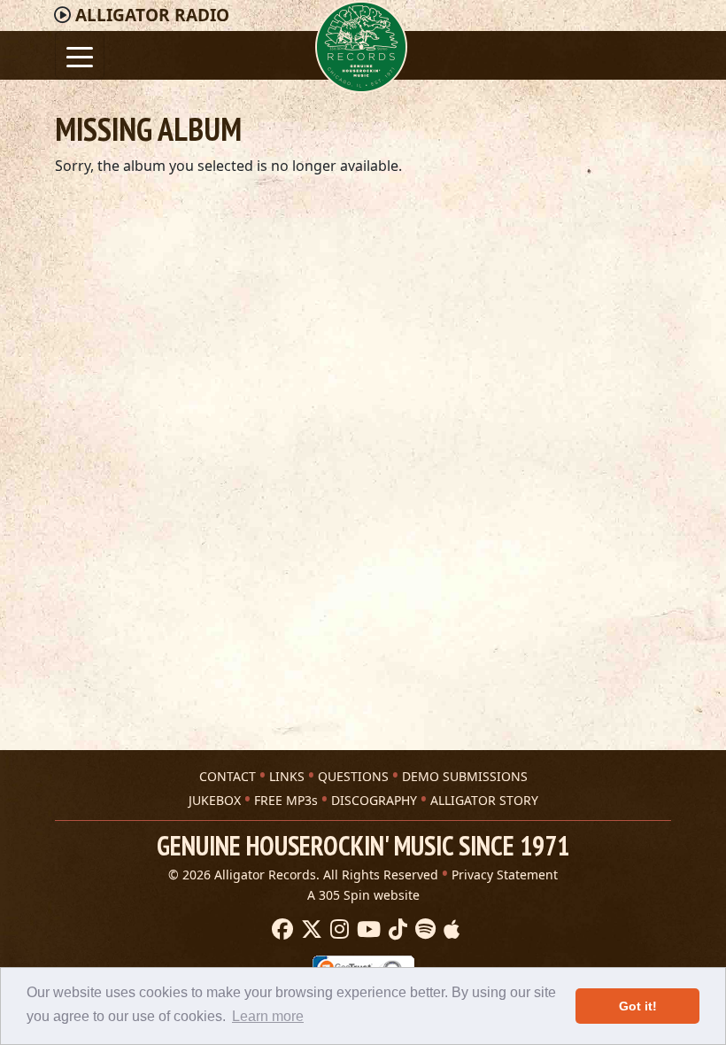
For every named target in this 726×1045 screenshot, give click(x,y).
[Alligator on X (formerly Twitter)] (309, 929)
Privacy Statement (505, 874)
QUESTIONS (353, 776)
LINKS (287, 776)
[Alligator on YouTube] (366, 929)
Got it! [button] (638, 1006)
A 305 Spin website (363, 894)
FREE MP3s (286, 800)
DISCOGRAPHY (374, 800)
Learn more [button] (268, 1016)
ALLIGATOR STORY (484, 800)
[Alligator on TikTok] (395, 929)
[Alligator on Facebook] (280, 929)
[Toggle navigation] (79, 55)
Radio (152, 15)
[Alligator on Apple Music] (449, 929)
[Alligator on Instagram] (337, 929)
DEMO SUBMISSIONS (465, 776)
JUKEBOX (215, 800)
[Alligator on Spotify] (423, 929)
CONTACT (227, 776)
